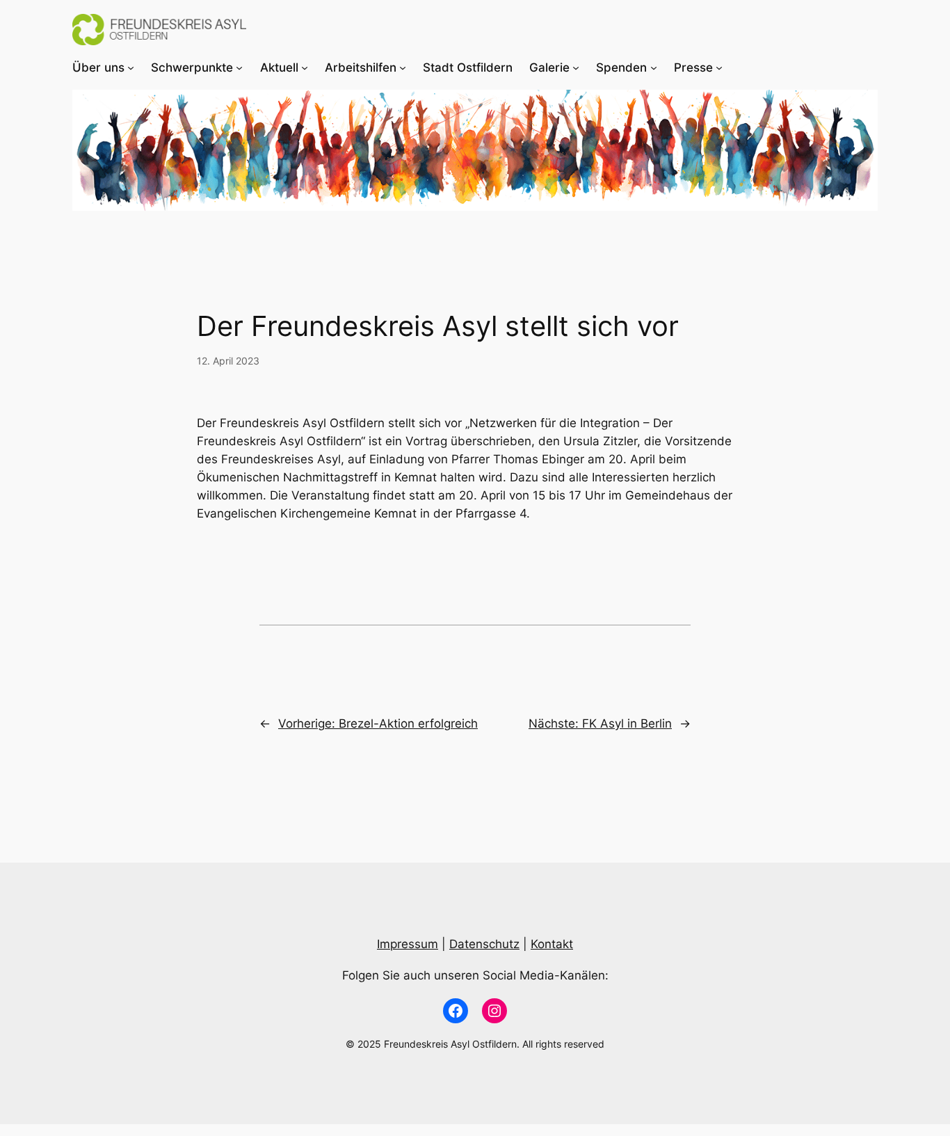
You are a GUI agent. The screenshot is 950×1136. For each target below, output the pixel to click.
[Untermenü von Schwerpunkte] (239, 67)
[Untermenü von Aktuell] (304, 67)
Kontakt (552, 944)
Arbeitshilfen (360, 67)
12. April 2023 (228, 361)
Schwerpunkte (192, 67)
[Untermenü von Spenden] (653, 67)
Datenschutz (484, 944)
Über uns (98, 67)
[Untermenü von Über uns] (130, 67)
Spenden (621, 67)
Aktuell (279, 67)
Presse (693, 67)
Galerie (549, 67)
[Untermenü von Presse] (719, 67)
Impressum (407, 944)
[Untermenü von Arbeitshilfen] (402, 67)
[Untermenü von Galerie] (575, 67)
